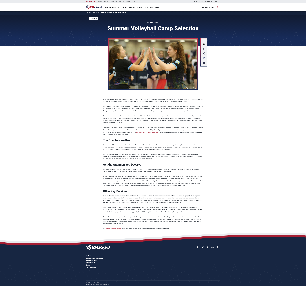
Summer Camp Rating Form (113, 228)
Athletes (122, 1)
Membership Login (91, 260)
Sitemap (88, 282)
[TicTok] (217, 247)
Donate (195, 1)
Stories (139, 7)
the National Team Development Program (147, 132)
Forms (201, 1)
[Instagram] (208, 247)
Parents (106, 1)
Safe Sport (208, 1)
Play (119, 7)
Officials (114, 1)
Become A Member (208, 7)
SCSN (133, 1)
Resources (95, 13)
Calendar (132, 7)
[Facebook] (198, 247)
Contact (216, 1)
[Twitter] (203, 247)
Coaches (99, 1)
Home (88, 13)
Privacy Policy (96, 282)
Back (93, 18)
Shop (152, 7)
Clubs (128, 1)
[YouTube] (212, 247)
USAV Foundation (91, 267)
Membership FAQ (91, 263)
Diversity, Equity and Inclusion (95, 258)
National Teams (110, 7)
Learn (125, 7)
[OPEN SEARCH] (217, 7)
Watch (146, 7)
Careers (88, 265)
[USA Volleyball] (94, 7)
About (157, 7)
